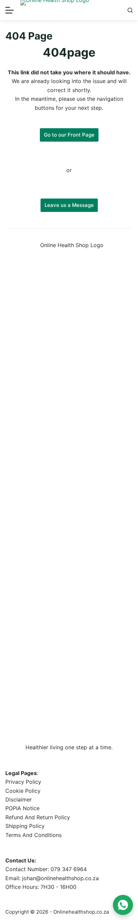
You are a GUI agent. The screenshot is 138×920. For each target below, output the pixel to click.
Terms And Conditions (33, 835)
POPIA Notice (22, 808)
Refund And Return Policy (37, 817)
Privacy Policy (23, 781)
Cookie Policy (23, 790)
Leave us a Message (69, 205)
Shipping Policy (25, 826)
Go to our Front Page (69, 135)
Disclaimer (18, 799)
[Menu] (9, 10)
